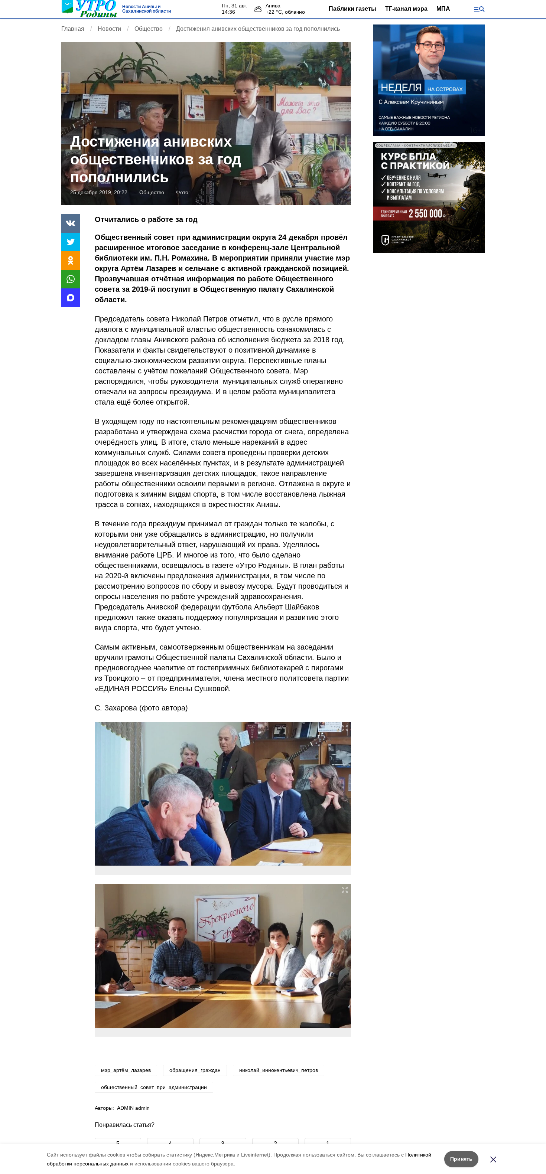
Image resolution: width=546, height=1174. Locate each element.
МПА (443, 9)
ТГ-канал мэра (406, 9)
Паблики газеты (352, 9)
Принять (461, 1159)
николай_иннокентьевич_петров (278, 1070)
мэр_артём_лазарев (126, 1070)
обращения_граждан (195, 1070)
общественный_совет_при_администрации (154, 1087)
